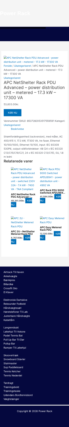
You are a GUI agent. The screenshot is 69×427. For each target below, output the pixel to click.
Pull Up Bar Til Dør (14, 339)
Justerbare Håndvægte (17, 316)
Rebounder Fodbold (14, 303)
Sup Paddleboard (13, 367)
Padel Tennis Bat (13, 335)
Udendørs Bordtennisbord (18, 395)
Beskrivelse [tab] (17, 128)
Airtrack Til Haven (14, 272)
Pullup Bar (9, 343)
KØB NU (12, 112)
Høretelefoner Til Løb (16, 311)
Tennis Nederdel (13, 375)
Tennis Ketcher (12, 371)
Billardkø (8, 284)
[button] (34, 36)
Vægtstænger (11, 399)
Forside (8, 65)
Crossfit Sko (10, 288)
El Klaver (8, 292)
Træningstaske (12, 391)
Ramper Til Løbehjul (15, 347)
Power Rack (45, 411)
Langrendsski (11, 327)
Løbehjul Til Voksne (14, 331)
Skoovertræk (11, 355)
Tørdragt (8, 383)
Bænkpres (9, 280)
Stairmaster (10, 363)
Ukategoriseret (22, 65)
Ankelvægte (10, 276)
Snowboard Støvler (14, 359)
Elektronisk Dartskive (15, 299)
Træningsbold (11, 387)
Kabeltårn (9, 320)
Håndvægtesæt (12, 307)
